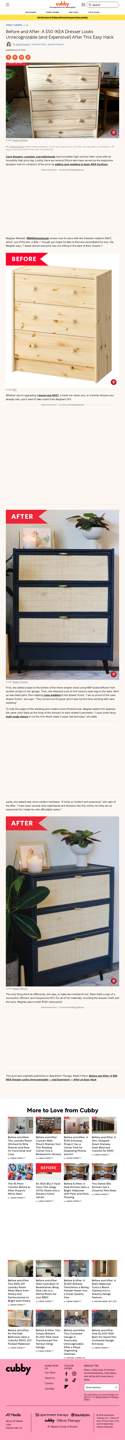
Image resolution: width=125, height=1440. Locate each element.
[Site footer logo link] (18, 1369)
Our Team (50, 1372)
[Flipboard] (66, 1387)
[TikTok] (74, 1380)
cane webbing (52, 695)
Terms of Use (101, 1397)
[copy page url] (28, 57)
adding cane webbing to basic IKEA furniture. (81, 164)
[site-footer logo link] (13, 1415)
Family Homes (14, 25)
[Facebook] (8, 57)
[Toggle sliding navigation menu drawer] (7, 4)
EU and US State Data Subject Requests (108, 1423)
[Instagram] (74, 1374)
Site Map (49, 1388)
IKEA (14, 390)
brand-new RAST (49, 395)
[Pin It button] (114, 133)
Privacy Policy (108, 1420)
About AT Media (14, 1421)
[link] (20, 1145)
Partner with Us (14, 1427)
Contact (49, 1383)
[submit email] (116, 1387)
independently (17, 146)
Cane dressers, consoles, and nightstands (30, 156)
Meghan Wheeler (20, 140)
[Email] (21, 57)
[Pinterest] (15, 57)
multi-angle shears (17, 716)
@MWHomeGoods (38, 238)
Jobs (8, 1424)
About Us (50, 1377)
